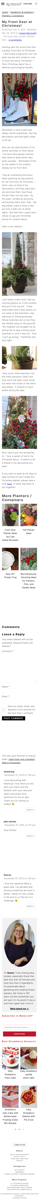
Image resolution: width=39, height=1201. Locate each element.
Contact (19, 1160)
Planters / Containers (13, 15)
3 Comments (15, 40)
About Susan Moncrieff (19, 1154)
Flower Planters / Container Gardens (19, 1174)
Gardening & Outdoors (22, 12)
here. (9, 483)
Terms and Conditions (19, 1158)
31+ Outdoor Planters (19, 1183)
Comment (8, 651)
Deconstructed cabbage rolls (19, 1189)
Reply (30, 810)
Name (6, 686)
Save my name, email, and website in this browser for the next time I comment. (21, 709)
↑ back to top (19, 1145)
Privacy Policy (19, 1156)
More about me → (19, 1008)
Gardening (19, 1172)
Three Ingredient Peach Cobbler (19, 1187)
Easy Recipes (20, 1170)
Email (5, 696)
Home (5, 12)
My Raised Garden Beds (20, 1185)
